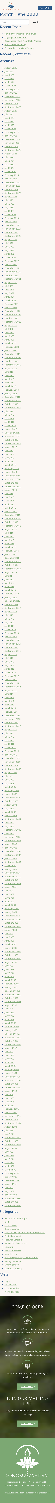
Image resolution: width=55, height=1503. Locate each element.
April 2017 (9, 461)
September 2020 (13, 321)
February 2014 (12, 593)
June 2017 (9, 454)
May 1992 (9, 1162)
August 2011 (11, 690)
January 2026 (11, 92)
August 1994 (11, 1126)
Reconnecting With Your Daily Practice (23, 40)
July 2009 (9, 776)
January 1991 (11, 1194)
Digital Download (13, 1236)
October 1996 (11, 1083)
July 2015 (9, 532)
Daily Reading (28, 1486)
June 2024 (9, 160)
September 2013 (13, 608)
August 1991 (11, 1184)
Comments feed (12, 1288)
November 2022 (13, 228)
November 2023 (13, 185)
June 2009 (9, 779)
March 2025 (10, 128)
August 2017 (11, 447)
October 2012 (11, 647)
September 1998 (13, 1001)
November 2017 (13, 436)
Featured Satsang (13, 1239)
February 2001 (12, 908)
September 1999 (13, 958)
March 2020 (10, 343)
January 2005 (11, 847)
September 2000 (13, 926)
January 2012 (11, 679)
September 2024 (13, 150)
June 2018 (9, 414)
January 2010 (11, 754)
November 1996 (13, 1080)
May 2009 (9, 783)
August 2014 (11, 572)
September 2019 (13, 364)
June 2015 (9, 536)
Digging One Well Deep (16, 37)
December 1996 (12, 1076)
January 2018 (11, 429)
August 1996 (11, 1091)
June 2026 (9, 75)
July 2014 (9, 575)
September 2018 (13, 407)
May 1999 (9, 972)
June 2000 (9, 937)
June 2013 (9, 618)
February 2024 (12, 175)
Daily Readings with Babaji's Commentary (25, 1232)
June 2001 (9, 894)
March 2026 (10, 85)
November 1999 (13, 951)
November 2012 (13, 643)
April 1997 (9, 1062)
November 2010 (13, 718)
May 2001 (9, 897)
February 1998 (12, 1026)
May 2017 (9, 457)
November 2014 (13, 561)
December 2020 (12, 311)
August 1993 (11, 1148)
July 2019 (9, 371)
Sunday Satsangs (13, 1261)
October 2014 (11, 565)
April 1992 (9, 1166)
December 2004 (12, 851)
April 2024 (9, 168)
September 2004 (13, 854)
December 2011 (12, 683)
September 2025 (13, 107)
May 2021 (9, 293)
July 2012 (9, 658)
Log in (7, 1281)
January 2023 (11, 221)
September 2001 (13, 883)
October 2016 (11, 482)
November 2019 (13, 357)
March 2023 (10, 214)
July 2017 (9, 450)
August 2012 (11, 654)
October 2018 (11, 404)
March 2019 (10, 386)
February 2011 (12, 711)
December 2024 (12, 139)
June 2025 (9, 117)
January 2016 (11, 511)
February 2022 (12, 261)
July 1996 (9, 1094)
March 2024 (10, 171)
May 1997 (9, 1058)
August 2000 (11, 929)
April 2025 (9, 125)
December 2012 (12, 640)
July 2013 (9, 615)
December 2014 (12, 557)
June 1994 (9, 1133)
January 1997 (11, 1073)
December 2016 (12, 475)
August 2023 (11, 196)
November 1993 (13, 1137)
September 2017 (13, 443)
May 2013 (9, 622)
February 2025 (12, 132)
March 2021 (10, 300)
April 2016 (9, 504)
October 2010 (11, 722)
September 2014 (13, 568)
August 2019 (11, 368)
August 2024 (11, 153)
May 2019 (9, 379)
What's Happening (13, 1268)
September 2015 (13, 525)
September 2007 (13, 819)
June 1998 (9, 1012)
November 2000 (13, 919)
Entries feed (10, 1284)
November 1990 (13, 1198)
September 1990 (13, 1205)
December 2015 (12, 514)
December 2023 (12, 182)
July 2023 (9, 200)
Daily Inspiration (12, 1228)
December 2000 (12, 915)
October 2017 (11, 439)
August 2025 (11, 110)
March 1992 (10, 1169)
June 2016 (9, 497)
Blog (7, 1221)
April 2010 (9, 743)
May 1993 (9, 1158)
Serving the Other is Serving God (20, 33)
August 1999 (11, 962)
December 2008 (12, 797)
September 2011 (13, 686)
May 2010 (9, 740)
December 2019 (12, 354)
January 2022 (11, 264)
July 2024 (9, 157)
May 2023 (9, 207)
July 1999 (9, 965)
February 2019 (12, 389)
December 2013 (12, 600)
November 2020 (13, 314)
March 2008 (10, 811)
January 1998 (11, 1030)
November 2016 (13, 479)
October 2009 (11, 765)
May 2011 (9, 701)
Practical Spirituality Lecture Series (21, 1257)
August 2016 (11, 490)
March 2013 (10, 629)
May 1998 (9, 1015)
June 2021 (9, 289)
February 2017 (12, 468)
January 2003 (11, 858)
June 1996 (9, 1098)
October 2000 (11, 922)
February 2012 (12, 676)
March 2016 (10, 507)
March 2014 (10, 590)
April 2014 (9, 586)
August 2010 (11, 729)
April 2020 (9, 339)
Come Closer (13, 1482)
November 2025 (13, 99)
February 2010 (12, 751)
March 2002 (10, 865)
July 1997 (9, 1051)
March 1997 (10, 1065)
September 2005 (13, 840)
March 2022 (10, 257)
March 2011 (10, 708)
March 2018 (10, 425)
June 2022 (9, 246)
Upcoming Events (11, 1486)
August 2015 (11, 529)
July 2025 (9, 114)
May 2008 (9, 808)
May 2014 (9, 583)
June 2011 (9, 697)
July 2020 (9, 328)
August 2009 (11, 772)
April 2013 (9, 625)
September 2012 (13, 650)
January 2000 (11, 947)
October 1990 (11, 1201)
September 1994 (13, 1123)
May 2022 (9, 250)
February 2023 (12, 218)
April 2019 (9, 382)
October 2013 (11, 604)
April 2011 (9, 704)
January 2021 (11, 307)
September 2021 (13, 278)
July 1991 (9, 1187)
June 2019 (9, 375)
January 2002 (11, 869)
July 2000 (9, 933)
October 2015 (11, 522)
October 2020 (11, 318)
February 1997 (12, 1069)
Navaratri (9, 1246)
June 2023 (9, 203)
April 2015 (9, 543)
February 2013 (12, 633)
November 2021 (13, 271)
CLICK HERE (27, 1386)
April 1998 (9, 1019)
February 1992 (12, 1173)
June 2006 (9, 833)
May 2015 (9, 540)
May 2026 (9, 78)
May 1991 (9, 1191)
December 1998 (12, 990)
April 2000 (9, 940)
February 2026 (12, 89)
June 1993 (9, 1155)
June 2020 (9, 332)
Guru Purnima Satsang (15, 44)
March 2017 (10, 464)
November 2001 (13, 876)
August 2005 (11, 844)
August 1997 (11, 1048)
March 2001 (10, 905)
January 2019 (11, 393)
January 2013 (11, 636)
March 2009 (10, 786)
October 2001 (11, 879)
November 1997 (13, 1037)
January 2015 (11, 554)
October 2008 (11, 801)
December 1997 (12, 1033)
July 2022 (9, 243)
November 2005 (13, 836)
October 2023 (11, 189)
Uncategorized (12, 1264)
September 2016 (13, 486)
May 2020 (9, 336)
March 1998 (10, 1023)
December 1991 (12, 1180)
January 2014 (11, 597)
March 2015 (10, 547)
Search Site (43, 1486)
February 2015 (12, 550)
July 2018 (9, 411)
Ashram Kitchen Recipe (16, 1218)
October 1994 (11, 1119)
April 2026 (9, 82)
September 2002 (13, 862)
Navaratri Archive (13, 1250)
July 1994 (9, 1130)
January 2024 (11, 178)
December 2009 (12, 758)
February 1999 (12, 983)
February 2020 (12, 346)
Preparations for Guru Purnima (19, 48)
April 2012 (9, 668)
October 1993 (11, 1141)
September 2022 (13, 235)
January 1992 (11, 1176)
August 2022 (11, 239)
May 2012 (9, 665)
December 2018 (12, 396)
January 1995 (11, 1112)
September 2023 (13, 193)
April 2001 (9, 901)
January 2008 (11, 815)
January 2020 (11, 350)
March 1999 (10, 980)
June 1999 (9, 969)
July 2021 (9, 286)
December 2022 (12, 225)
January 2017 (11, 472)
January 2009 (11, 794)
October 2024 (11, 146)
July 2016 (9, 493)
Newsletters (11, 1254)
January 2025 (11, 135)
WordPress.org (12, 1291)
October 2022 (11, 232)
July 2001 (9, 890)
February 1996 (12, 1108)
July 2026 (9, 71)
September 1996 (13, 1087)
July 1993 (9, 1151)
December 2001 (12, 872)
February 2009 (12, 790)
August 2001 (11, 887)
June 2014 (9, 579)
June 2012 (9, 661)
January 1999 (11, 987)
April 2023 (9, 210)
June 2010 (9, 736)
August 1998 (11, 1005)
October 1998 (11, 998)
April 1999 (9, 976)
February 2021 (12, 303)
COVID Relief (11, 1225)
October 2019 (11, 361)
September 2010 (13, 726)
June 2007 (9, 822)
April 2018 (9, 421)
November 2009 (13, 761)
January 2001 (11, 912)
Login (25, 1482)
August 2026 (11, 67)
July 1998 (9, 1008)
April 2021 (9, 296)
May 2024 (9, 164)
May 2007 (9, 826)
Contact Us (38, 1482)
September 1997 (13, 1044)
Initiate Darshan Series (16, 1243)
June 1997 (9, 1055)
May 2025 (9, 121)
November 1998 (13, 994)
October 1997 (11, 1040)
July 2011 (9, 693)
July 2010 (9, 733)
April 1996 (9, 1105)
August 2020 (11, 325)
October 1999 (11, 955)
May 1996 (9, 1101)
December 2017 (12, 432)
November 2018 (13, 400)
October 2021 (11, 275)
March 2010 (10, 747)
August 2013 (11, 611)
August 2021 (11, 282)
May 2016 (9, 500)
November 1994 (13, 1116)
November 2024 (13, 142)
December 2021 (12, 268)
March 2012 (10, 672)
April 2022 (9, 253)
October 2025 (11, 103)
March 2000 (10, 944)
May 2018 (9, 418)
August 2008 (11, 804)
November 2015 (13, 518)
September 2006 (13, 829)
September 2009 (13, 769)
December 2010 (12, 715)
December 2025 (12, 96)
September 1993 (13, 1144)
